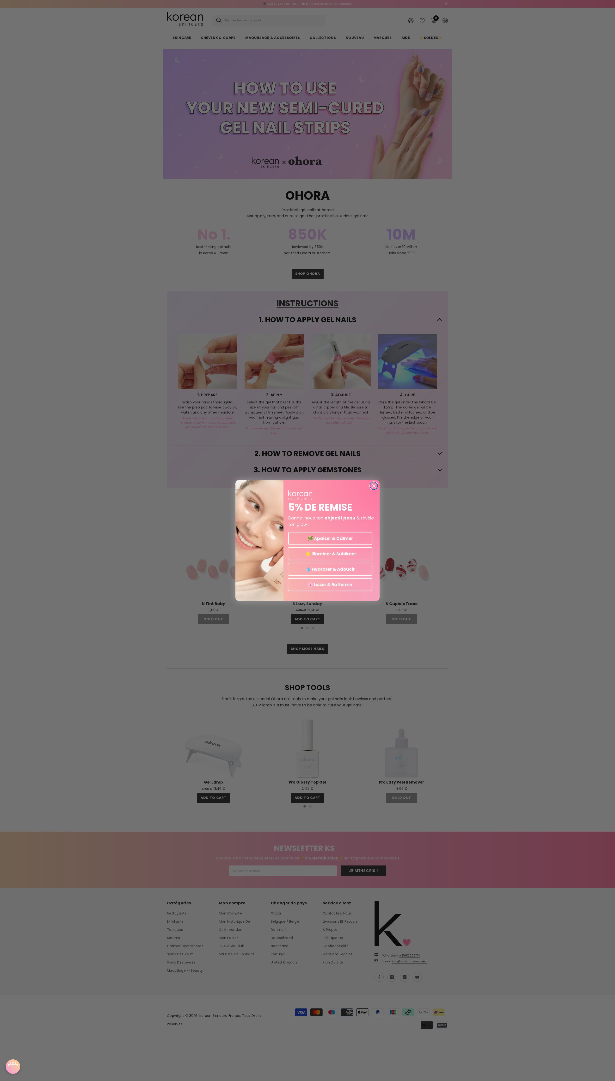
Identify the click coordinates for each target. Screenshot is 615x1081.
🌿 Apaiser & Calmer (330, 538)
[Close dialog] (374, 486)
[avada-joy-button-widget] (13, 1066)
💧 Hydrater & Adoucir (330, 569)
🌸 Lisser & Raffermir (330, 584)
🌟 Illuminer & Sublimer (330, 554)
